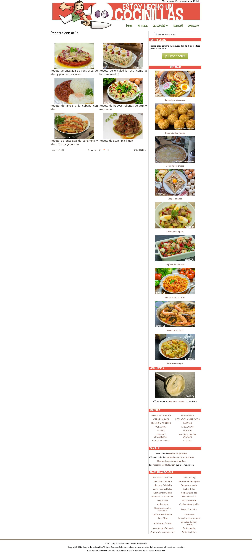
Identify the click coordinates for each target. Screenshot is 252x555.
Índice (129, 25)
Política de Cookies (122, 544)
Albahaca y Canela (162, 523)
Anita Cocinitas (189, 532)
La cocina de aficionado (163, 528)
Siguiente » (140, 150)
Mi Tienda (143, 25)
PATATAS (187, 423)
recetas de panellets (177, 453)
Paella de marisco (175, 330)
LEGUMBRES (187, 415)
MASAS (161, 431)
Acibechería (162, 504)
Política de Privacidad (139, 544)
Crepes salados (175, 199)
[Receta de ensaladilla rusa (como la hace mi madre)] (123, 56)
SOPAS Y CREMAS (161, 441)
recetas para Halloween (164, 465)
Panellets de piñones (175, 133)
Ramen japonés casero (174, 100)
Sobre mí (178, 25)
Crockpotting (189, 478)
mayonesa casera (176, 401)
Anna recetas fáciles (162, 489)
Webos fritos (189, 489)
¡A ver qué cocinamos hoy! (162, 532)
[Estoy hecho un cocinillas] (126, 14)
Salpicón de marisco (175, 265)
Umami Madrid (189, 497)
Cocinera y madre (189, 485)
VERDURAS (161, 427)
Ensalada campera (174, 232)
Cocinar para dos (189, 493)
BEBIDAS (187, 441)
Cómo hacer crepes (175, 166)
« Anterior (58, 150)
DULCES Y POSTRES (161, 423)
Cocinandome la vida (189, 504)
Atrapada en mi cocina (162, 497)
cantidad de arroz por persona (180, 457)
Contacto (193, 25)
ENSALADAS (187, 427)
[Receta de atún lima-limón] (123, 126)
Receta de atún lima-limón (116, 140)
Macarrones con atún (175, 298)
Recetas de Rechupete (189, 481)
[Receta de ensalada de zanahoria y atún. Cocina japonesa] (74, 126)
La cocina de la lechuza (189, 518)
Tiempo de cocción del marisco (171, 461)
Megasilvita (162, 500)
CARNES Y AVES (161, 419)
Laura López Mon (189, 509)
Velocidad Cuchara (163, 481)
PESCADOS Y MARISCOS (187, 419)
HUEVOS (187, 431)
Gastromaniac (189, 528)
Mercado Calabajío (163, 485)
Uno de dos (189, 514)
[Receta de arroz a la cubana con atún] (74, 91)
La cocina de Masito (162, 514)
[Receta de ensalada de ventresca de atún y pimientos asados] (74, 56)
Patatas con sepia (175, 363)
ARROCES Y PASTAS (161, 415)
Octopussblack (189, 500)
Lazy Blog (162, 518)
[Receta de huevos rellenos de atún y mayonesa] (123, 91)
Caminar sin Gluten (163, 493)
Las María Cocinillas (162, 478)
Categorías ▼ (160, 25)
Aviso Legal (109, 544)
